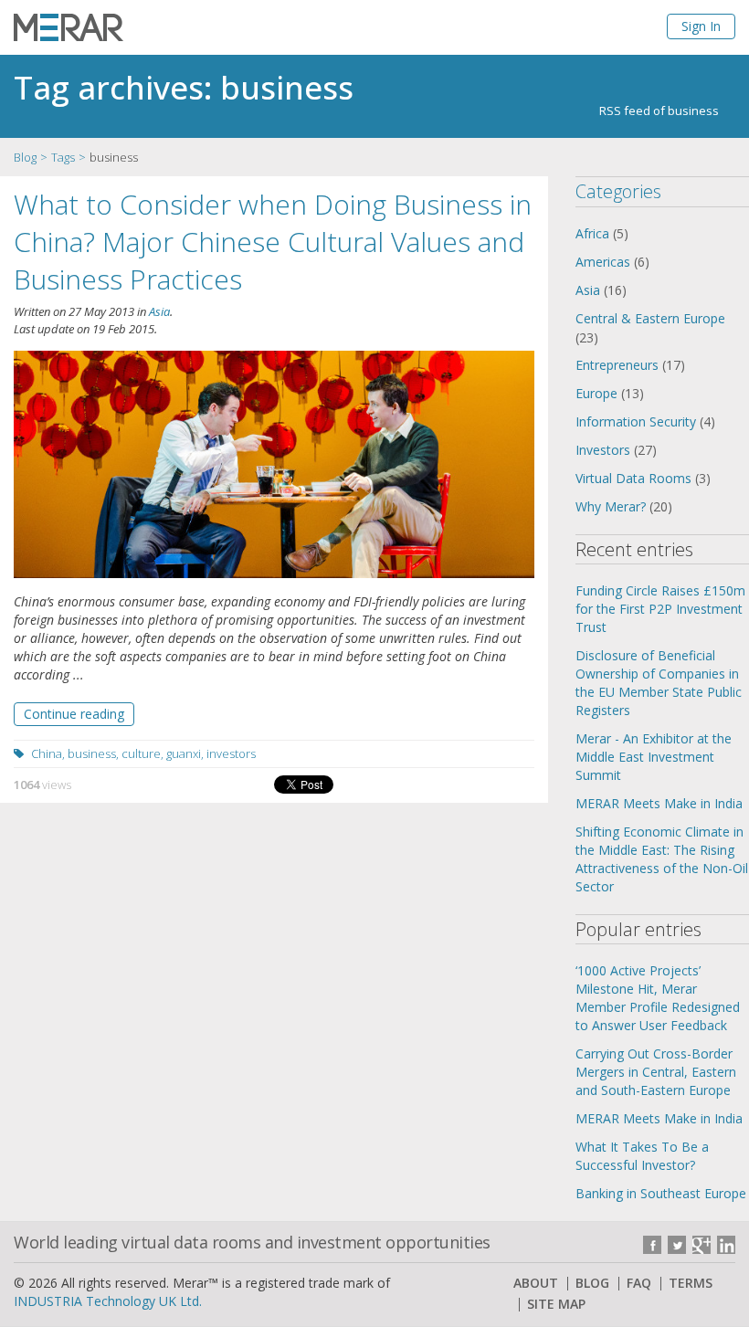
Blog (25, 157)
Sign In (701, 26)
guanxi (183, 753)
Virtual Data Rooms (633, 478)
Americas (602, 261)
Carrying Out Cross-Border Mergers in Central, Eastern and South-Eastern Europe (655, 1072)
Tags (63, 157)
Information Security (635, 421)
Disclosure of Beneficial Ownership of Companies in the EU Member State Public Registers (658, 683)
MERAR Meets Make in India (659, 803)
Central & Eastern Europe (650, 318)
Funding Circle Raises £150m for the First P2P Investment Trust (660, 609)
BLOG (592, 1283)
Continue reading (74, 713)
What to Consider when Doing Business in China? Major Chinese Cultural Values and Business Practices (273, 241)
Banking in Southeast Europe (660, 1193)
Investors (602, 449)
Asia (159, 311)
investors (231, 753)
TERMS (690, 1283)
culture (141, 753)
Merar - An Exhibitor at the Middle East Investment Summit (653, 757)
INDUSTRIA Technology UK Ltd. (108, 1301)
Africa (592, 233)
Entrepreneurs (617, 365)
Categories (618, 191)
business (92, 753)
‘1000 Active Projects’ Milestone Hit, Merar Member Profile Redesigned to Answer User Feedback (657, 998)
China (46, 753)
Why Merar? (610, 506)
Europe (596, 393)
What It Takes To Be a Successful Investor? (642, 1156)
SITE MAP (556, 1304)
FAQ (639, 1283)
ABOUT (535, 1283)
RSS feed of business (659, 110)
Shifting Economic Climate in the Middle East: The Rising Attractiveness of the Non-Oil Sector (661, 859)
